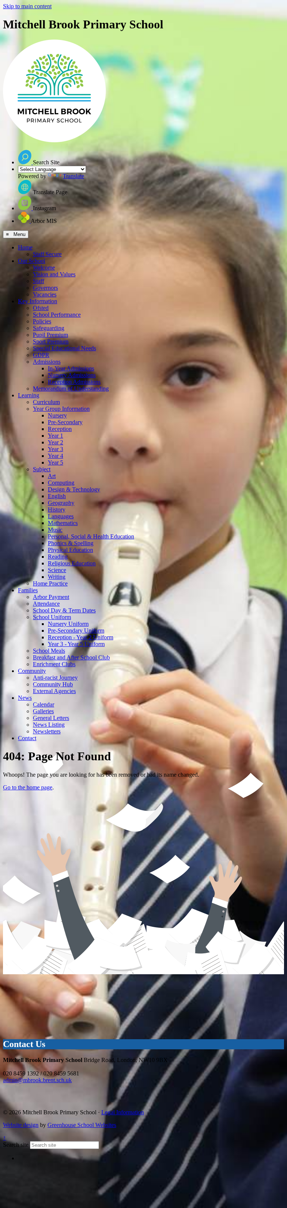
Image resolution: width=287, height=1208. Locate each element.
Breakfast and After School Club (71, 657)
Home (25, 247)
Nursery (57, 415)
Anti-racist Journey (55, 677)
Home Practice (50, 583)
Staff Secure (47, 254)
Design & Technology (74, 489)
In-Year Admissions (71, 368)
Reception (60, 429)
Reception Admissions (74, 382)
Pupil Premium (50, 335)
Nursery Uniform (68, 624)
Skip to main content (27, 6)
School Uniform (52, 617)
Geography (61, 503)
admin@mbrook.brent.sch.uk (37, 1080)
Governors (45, 288)
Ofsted (41, 308)
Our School (31, 261)
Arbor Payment (51, 597)
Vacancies (44, 294)
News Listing (49, 724)
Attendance (46, 603)
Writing (56, 577)
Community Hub (53, 684)
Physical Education (70, 550)
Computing (61, 482)
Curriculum (46, 402)
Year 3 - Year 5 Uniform (76, 644)
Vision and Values (54, 274)
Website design (20, 1125)
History (56, 509)
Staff (38, 281)
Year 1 (55, 435)
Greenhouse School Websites (81, 1125)
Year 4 (55, 456)
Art (52, 476)
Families (28, 590)
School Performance (57, 314)
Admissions (47, 361)
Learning (28, 395)
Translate (73, 176)
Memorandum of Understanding (71, 388)
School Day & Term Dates (64, 610)
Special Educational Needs (64, 348)
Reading (58, 556)
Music (55, 530)
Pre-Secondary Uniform (76, 630)
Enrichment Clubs (54, 664)
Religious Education (72, 563)
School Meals (49, 651)
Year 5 (55, 462)
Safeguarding (48, 328)
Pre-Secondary (65, 422)
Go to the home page (27, 787)
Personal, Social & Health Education (91, 536)
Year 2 (55, 442)
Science (57, 570)
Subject (41, 469)
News (25, 698)
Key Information (37, 301)
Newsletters (47, 731)
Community (32, 671)
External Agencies (54, 691)
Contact (27, 738)
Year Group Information (61, 409)
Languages (61, 516)
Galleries (43, 711)
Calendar (43, 704)
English (57, 496)
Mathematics (63, 523)
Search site (15, 1145)
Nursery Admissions (72, 375)
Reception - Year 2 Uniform (80, 637)
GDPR (41, 355)
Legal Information (122, 1112)
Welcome (44, 267)
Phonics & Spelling (70, 543)
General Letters (51, 718)
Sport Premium (50, 341)
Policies (42, 321)
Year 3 (55, 449)
